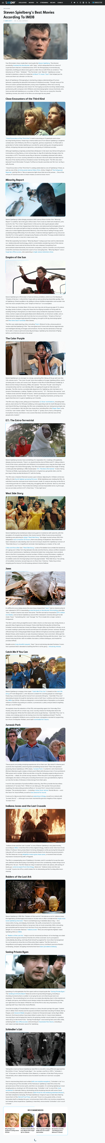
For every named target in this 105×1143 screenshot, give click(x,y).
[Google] (86, 2)
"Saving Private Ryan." (57, 992)
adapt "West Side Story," (31, 537)
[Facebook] (71, 2)
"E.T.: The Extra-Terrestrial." (46, 469)
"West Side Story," (29, 548)
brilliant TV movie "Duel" (41, 74)
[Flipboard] (83, 2)
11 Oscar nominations (47, 402)
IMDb (10, 700)
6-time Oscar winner (41, 790)
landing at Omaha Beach (17, 994)
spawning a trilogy (39, 796)
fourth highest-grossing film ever (26, 479)
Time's (37, 324)
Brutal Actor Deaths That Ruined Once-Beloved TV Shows (57, 1130)
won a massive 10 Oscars (22, 540)
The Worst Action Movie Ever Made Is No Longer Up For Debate (28, 1130)
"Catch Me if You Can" (39, 691)
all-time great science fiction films (29, 170)
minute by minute (55, 646)
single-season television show (43, 252)
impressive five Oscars (46, 1022)
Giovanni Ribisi (19, 1013)
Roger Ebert (56, 408)
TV (37, 2)
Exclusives (23, 2)
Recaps (52, 2)
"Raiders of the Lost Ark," (15, 935)
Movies (31, 2)
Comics (60, 2)
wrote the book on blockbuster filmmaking (43, 610)
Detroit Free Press (24, 1097)
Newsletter (98, 2)
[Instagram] (80, 2)
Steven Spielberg (44, 63)
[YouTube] (74, 2)
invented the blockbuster (21, 65)
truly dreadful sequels (22, 644)
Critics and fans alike (12, 548)
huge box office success (13, 252)
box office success (22, 1022)
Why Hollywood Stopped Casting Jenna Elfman (12, 1130)
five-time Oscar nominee (17, 320)
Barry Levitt (8, 21)
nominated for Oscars (41, 719)
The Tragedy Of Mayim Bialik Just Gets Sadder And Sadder (43, 1130)
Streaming (44, 2)
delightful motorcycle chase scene (33, 854)
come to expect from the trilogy (23, 867)
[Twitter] (77, 2)
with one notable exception (41, 1081)
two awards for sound (38, 792)
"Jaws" (47, 608)
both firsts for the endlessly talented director (49, 1093)
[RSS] (89, 2)
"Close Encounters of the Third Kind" (18, 138)
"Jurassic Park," (38, 769)
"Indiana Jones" (32, 930)
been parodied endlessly (48, 947)
